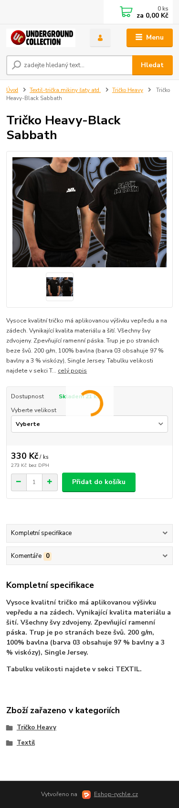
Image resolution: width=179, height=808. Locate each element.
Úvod (12, 90)
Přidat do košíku (99, 481)
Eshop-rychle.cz (116, 794)
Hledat (152, 65)
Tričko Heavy (127, 90)
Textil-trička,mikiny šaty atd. (65, 90)
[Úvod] (40, 38)
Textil (26, 742)
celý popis (72, 370)
